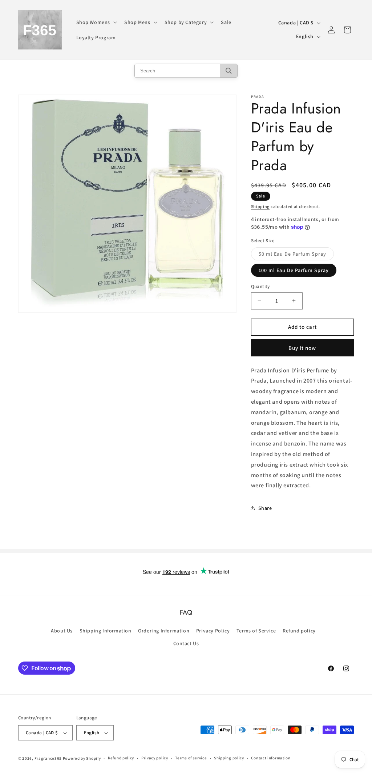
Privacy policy (154, 757)
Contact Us (186, 643)
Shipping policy (229, 757)
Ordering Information (163, 630)
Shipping (260, 206)
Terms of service (191, 757)
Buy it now (302, 347)
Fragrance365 (48, 758)
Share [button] (265, 508)
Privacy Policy (213, 630)
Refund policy (299, 630)
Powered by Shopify (82, 758)
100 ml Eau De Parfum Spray (294, 270)
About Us (62, 630)
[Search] (228, 70)
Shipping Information (106, 630)
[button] (96, 22)
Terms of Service (256, 630)
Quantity (260, 286)
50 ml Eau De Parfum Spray (296, 255)
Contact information (270, 757)
